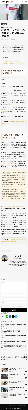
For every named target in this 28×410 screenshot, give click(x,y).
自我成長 (10, 27)
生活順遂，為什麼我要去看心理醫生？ (13, 61)
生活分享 (4, 24)
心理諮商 (6, 27)
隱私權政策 (20, 406)
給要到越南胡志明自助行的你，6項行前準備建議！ (13, 341)
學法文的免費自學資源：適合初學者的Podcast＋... (13, 331)
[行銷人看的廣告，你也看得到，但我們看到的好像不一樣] (4, 370)
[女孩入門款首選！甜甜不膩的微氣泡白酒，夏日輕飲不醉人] (4, 383)
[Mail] (18, 269)
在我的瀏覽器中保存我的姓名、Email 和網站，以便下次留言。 (13, 306)
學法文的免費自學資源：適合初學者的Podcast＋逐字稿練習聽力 (7, 358)
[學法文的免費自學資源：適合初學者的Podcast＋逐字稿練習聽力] (4, 376)
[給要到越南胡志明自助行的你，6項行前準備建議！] (4, 389)
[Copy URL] (13, 316)
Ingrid (9, 39)
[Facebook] (10, 316)
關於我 (24, 406)
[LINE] (7, 316)
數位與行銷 (10, 406)
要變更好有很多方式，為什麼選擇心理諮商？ (14, 63)
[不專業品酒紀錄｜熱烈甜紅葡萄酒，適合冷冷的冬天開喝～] (4, 395)
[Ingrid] (4, 263)
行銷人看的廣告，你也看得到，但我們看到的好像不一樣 (21, 358)
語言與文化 (4, 406)
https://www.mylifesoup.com (18, 258)
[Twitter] (16, 316)
